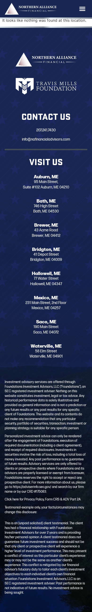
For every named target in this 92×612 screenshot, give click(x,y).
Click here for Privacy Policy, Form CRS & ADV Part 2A (43, 499)
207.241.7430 (46, 130)
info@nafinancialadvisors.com (46, 139)
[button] (82, 9)
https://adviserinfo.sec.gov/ (32, 487)
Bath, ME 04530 (46, 211)
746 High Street (46, 206)
